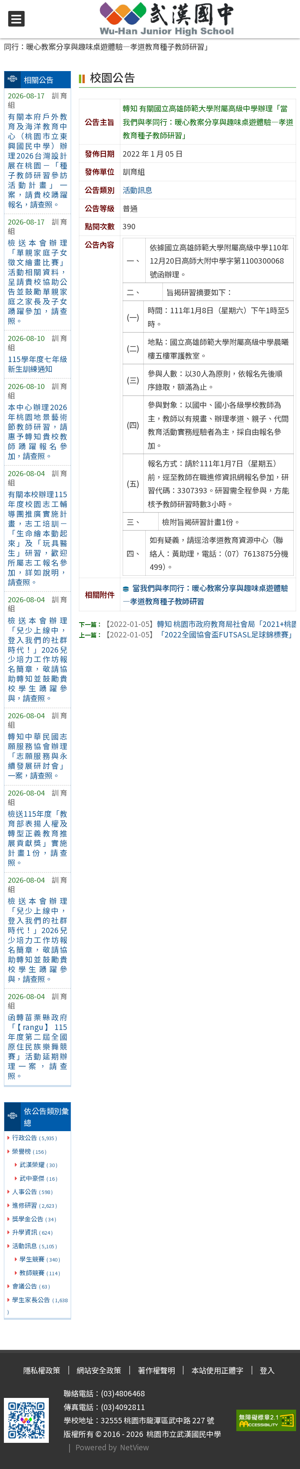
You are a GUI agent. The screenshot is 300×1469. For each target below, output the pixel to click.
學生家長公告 (37, 1305)
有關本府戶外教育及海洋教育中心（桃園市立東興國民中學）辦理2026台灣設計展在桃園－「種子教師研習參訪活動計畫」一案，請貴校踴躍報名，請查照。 (37, 160)
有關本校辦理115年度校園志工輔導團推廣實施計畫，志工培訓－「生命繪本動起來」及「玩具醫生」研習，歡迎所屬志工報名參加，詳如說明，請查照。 (37, 538)
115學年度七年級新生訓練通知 (37, 363)
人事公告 (32, 1191)
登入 (267, 1370)
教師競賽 (40, 1272)
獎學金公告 (34, 1218)
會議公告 (31, 1286)
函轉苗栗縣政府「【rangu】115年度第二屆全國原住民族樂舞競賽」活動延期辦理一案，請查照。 (37, 1046)
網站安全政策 (99, 1370)
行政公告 (34, 1137)
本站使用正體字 (217, 1370)
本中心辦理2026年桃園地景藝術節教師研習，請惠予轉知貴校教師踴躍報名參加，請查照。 (37, 431)
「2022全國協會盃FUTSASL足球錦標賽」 (199, 634)
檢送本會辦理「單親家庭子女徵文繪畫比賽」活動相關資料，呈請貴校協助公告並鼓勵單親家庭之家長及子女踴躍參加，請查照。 (37, 281)
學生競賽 (40, 1259)
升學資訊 (32, 1232)
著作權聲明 (156, 1370)
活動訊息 (34, 1245)
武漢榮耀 (38, 1164)
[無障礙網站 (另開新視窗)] (266, 1420)
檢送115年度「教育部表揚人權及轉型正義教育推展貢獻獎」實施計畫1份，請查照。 (37, 838)
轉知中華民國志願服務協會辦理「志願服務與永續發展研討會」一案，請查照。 (37, 756)
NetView (134, 1447)
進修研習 (34, 1205)
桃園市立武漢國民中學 (182, 1433)
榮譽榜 (29, 1151)
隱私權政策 (41, 1370)
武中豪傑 (38, 1178)
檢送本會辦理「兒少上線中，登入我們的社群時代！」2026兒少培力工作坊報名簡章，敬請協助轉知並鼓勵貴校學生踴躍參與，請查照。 (37, 659)
